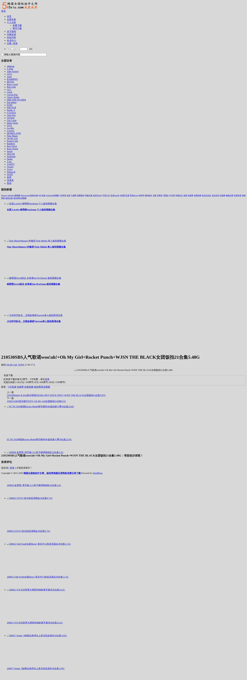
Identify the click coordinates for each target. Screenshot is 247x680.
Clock (9, 92)
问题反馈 (11, 34)
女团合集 (11, 19)
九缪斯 (73, 195)
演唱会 (166, 195)
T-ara (9, 161)
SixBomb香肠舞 (52, 195)
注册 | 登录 (12, 43)
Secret (9, 151)
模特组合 (148, 195)
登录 (47, 379)
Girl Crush (11, 120)
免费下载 (17, 25)
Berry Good (12, 84)
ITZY (9, 125)
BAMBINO (12, 79)
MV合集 (42, 195)
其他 (9, 183)
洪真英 (10, 180)
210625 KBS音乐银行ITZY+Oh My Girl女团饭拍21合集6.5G (36, 401)
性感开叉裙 (124, 195)
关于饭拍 (11, 31)
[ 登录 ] (12, 468)
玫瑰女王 (179, 195)
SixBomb (11, 156)
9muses (4, 195)
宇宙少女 (106, 195)
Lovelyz (10, 131)
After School (12, 71)
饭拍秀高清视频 (19, 198)
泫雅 (154, 195)
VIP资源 (62, 195)
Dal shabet (11, 102)
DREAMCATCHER (16, 100)
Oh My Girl (12, 138)
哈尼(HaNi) (97, 195)
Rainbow (11, 143)
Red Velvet (12, 146)
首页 (3, 11)
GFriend (10, 118)
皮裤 (185, 195)
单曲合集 (88, 195)
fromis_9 (11, 110)
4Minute (10, 66)
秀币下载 (17, 28)
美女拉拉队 (206, 195)
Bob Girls (11, 87)
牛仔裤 (172, 195)
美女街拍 (215, 195)
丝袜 (68, 195)
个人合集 (11, 22)
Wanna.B (11, 172)
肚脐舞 (222, 195)
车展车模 (237, 195)
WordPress (97, 473)
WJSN (10, 174)
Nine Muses (12, 136)
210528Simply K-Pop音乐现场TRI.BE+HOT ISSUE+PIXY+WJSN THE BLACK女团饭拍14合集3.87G (56, 395)
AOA (9, 74)
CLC (9, 89)
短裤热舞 (197, 195)
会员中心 (11, 40)
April (9, 76)
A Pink (10, 69)
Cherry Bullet (13, 97)
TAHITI (10, 164)
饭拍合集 (9, 198)
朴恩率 (141, 195)
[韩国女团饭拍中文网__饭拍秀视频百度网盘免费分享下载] (19, 9)
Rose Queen (12, 149)
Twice (9, 169)
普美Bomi (134, 195)
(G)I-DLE (11, 112)
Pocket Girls (12, 141)
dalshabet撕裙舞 (13, 195)
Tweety (10, 167)
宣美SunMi (114, 195)
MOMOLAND (14, 133)
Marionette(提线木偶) (29, 195)
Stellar (10, 159)
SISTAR (11, 154)
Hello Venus (12, 123)
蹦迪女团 (229, 195)
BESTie (10, 82)
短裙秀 (190, 195)
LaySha (10, 128)
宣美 (9, 177)
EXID (9, 105)
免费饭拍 (80, 195)
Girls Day (11, 115)
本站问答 (11, 37)
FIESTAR (11, 107)
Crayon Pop (12, 94)
